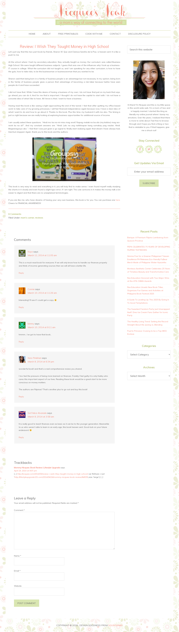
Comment (19, 510)
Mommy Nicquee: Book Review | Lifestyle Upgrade (37, 467)
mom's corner (27, 217)
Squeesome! (115, 625)
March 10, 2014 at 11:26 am (42, 292)
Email (17, 571)
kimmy (31, 323)
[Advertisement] (149, 208)
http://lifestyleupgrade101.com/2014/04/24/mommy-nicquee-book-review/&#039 (51, 477)
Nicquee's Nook (89, 14)
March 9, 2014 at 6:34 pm (41, 361)
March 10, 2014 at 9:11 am (41, 327)
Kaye (30, 251)
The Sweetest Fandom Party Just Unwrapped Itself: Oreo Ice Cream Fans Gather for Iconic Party (148, 312)
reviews (39, 217)
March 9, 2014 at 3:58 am (41, 416)
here (118, 200)
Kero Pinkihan (34, 358)
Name (17, 556)
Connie (31, 289)
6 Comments (14, 214)
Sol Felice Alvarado (37, 413)
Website (18, 586)
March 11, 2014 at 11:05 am (42, 255)
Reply (21, 273)
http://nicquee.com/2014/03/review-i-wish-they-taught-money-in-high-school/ (52, 474)
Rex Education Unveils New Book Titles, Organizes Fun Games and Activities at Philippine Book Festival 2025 (145, 290)
